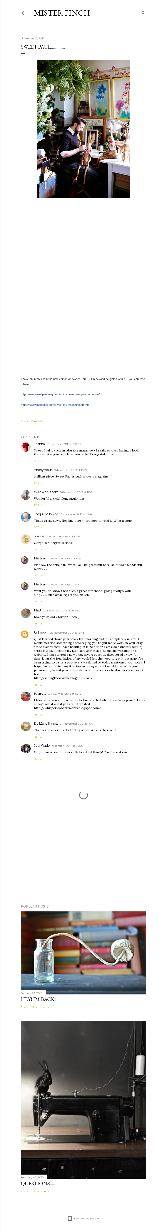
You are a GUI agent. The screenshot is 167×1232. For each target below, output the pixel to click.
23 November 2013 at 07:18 (65, 693)
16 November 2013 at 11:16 (76, 492)
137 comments (40, 1191)
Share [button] (24, 421)
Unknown (41, 632)
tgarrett (40, 694)
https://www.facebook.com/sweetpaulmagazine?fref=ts (55, 404)
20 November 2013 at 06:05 (60, 610)
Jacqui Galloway (46, 514)
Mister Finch (62, 13)
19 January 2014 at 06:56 (67, 745)
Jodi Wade (42, 746)
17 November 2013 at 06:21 (64, 558)
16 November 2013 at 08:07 (64, 444)
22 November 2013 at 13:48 (67, 632)
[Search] (143, 12)
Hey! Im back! (38, 999)
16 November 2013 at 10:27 (70, 470)
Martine (40, 558)
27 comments (40, 1007)
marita (39, 536)
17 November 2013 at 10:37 (64, 584)
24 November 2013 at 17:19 (76, 723)
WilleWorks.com (46, 492)
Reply (38, 461)
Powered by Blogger (87, 1218)
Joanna (39, 444)
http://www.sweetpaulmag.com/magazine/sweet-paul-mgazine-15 (61, 394)
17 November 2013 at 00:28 (62, 536)
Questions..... (38, 1183)
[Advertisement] (83, 863)
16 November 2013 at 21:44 (76, 514)
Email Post (38, 421)
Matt (37, 610)
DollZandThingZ (46, 723)
